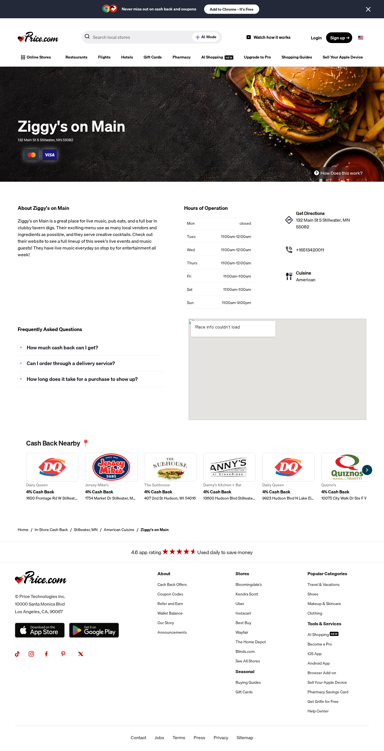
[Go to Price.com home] (38, 38)
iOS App (315, 654)
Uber (240, 604)
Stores (242, 573)
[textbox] (360, 38)
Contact (138, 737)
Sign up (337, 37)
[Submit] (87, 37)
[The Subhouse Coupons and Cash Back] (170, 477)
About (163, 573)
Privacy (221, 737)
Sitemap (245, 737)
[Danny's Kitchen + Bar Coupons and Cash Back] (229, 477)
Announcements (172, 632)
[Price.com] (40, 589)
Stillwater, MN (86, 529)
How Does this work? (341, 173)
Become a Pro (320, 644)
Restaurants (76, 57)
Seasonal (245, 671)
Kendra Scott (247, 594)
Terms (179, 737)
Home (23, 529)
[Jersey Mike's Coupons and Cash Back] (111, 477)
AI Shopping (212, 57)
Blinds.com (245, 651)
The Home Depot (251, 642)
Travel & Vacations (324, 584)
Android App (319, 663)
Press (199, 737)
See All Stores (248, 661)
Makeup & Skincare (324, 604)
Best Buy (243, 623)
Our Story (165, 623)
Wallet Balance (170, 613)
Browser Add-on (322, 673)
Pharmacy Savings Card (328, 692)
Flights (104, 57)
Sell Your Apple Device (343, 57)
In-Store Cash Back (51, 529)
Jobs (159, 737)
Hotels (127, 57)
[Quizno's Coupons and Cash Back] (347, 477)
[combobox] (151, 37)
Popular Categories (327, 573)
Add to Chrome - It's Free (232, 9)
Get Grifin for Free (323, 701)
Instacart (243, 613)
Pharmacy (182, 57)
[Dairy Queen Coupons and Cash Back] (52, 477)
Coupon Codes (170, 594)
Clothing (315, 613)
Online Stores (39, 57)
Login (316, 37)
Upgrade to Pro (257, 57)
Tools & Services (324, 623)
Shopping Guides (297, 57)
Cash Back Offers (172, 584)
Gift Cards (153, 57)
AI (208, 37)
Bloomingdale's (249, 584)
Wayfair (242, 632)
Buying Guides (248, 682)
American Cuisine (119, 529)
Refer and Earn (170, 604)
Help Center (318, 711)
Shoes (313, 594)
